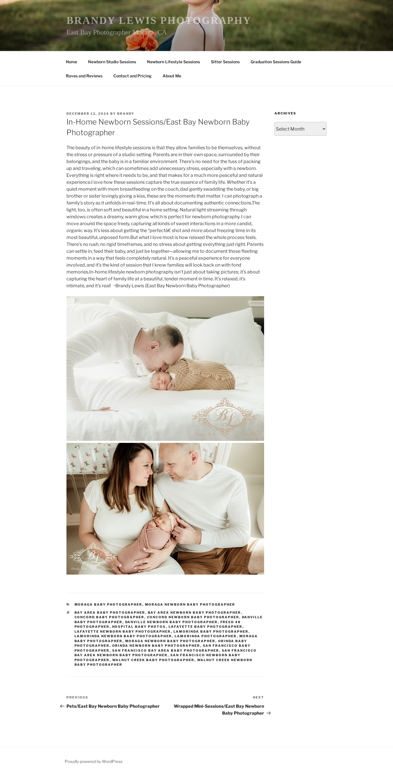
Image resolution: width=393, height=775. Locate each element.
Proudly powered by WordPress (94, 761)
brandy (125, 114)
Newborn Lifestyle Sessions (173, 61)
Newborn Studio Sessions (112, 61)
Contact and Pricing (132, 75)
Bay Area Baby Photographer (110, 613)
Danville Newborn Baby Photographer (171, 622)
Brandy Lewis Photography (158, 20)
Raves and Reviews (84, 75)
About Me (172, 75)
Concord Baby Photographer (109, 617)
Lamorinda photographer (206, 636)
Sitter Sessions (225, 61)
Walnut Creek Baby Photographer (153, 660)
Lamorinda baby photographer (211, 631)
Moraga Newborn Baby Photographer (190, 604)
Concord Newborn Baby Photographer (193, 617)
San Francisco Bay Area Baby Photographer (165, 650)
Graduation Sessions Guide (276, 61)
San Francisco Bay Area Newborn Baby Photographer (166, 652)
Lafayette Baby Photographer (206, 627)
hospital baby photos (139, 627)
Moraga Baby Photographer (108, 604)
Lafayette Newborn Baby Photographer (123, 631)
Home (71, 61)
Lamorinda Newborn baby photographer (123, 636)
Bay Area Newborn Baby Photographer (194, 613)
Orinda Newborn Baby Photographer (156, 646)
